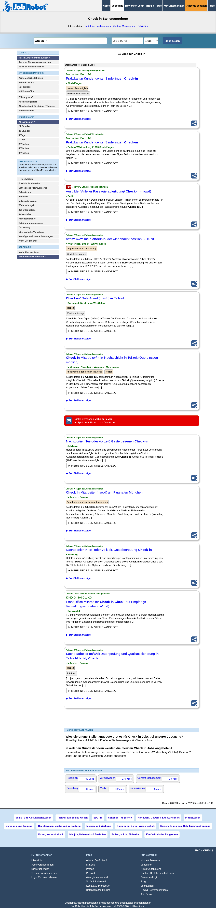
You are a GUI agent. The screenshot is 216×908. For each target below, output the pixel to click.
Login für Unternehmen (44, 877)
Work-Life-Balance (28, 241)
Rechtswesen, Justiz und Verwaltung (59, 826)
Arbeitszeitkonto (27, 218)
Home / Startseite (150, 860)
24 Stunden (24, 126)
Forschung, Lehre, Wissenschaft (136, 826)
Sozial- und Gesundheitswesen (33, 817)
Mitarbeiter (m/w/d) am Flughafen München (104, 492)
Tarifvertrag (24, 227)
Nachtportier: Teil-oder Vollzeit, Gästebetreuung (109, 550)
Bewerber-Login (134, 5)
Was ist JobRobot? (96, 860)
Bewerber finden (40, 868)
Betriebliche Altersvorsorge (33, 188)
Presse (90, 868)
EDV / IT (97, 817)
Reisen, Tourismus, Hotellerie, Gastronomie (185, 826)
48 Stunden (24, 131)
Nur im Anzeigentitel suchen (33, 57)
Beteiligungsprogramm (31, 223)
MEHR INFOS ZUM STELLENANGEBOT (94, 111)
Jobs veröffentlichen (42, 864)
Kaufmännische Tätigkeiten (162, 834)
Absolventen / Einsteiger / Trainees (37, 106)
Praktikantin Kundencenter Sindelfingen (102, 78)
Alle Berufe (147, 894)
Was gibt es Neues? (97, 877)
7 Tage (22, 139)
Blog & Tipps (154, 5)
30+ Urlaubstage (27, 210)
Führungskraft (26, 97)
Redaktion (90, 26)
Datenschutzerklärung (98, 889)
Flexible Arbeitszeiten (30, 183)
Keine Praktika (26, 82)
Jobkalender (147, 885)
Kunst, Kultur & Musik (51, 834)
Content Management (124, 26)
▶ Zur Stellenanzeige (78, 118)
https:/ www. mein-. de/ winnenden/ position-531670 (110, 239)
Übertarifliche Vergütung (31, 232)
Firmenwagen (26, 179)
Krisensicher (25, 214)
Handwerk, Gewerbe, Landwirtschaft (159, 817)
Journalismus (145, 788)
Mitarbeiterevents (27, 201)
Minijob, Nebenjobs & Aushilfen (87, 834)
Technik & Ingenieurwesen (72, 817)
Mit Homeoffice (26, 91)
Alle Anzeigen (26, 122)
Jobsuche (146, 864)
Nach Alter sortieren (29, 252)
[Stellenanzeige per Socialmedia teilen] (194, 123)
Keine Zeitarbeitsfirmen (31, 78)
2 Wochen (24, 144)
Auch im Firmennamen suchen (35, 62)
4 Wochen (24, 148)
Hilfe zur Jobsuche (151, 868)
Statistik (90, 864)
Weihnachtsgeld (27, 205)
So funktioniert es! (96, 881)
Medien (112, 788)
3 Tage (22, 135)
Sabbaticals (25, 192)
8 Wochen (24, 153)
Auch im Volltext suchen (31, 66)
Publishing (143, 26)
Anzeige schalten (196, 5)
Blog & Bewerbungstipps (154, 889)
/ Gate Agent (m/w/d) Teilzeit (95, 298)
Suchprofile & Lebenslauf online (158, 873)
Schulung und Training (19, 826)
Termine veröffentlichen (44, 873)
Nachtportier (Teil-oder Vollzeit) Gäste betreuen (107, 441)
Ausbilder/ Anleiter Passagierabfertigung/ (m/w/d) (108, 191)
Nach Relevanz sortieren (31, 256)
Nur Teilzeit (24, 87)
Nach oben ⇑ (204, 850)
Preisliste (91, 873)
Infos (212, 5)
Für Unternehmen (174, 5)
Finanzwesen (192, 817)
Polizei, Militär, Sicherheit (126, 834)
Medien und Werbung (98, 826)
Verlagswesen (104, 26)
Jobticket (23, 196)
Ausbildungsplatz (28, 101)
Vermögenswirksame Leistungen (36, 236)
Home (106, 5)
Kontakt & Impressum (98, 885)
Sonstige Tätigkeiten (120, 817)
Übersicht (36, 860)
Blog (143, 881)
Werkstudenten (26, 110)
